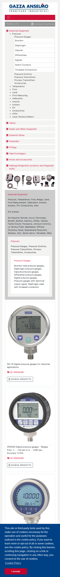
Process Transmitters (24, 80)
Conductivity (18, 111)
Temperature (18, 86)
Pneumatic (14, 141)
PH (13, 107)
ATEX (14, 114)
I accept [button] (16, 571)
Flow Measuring (20, 95)
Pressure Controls (23, 74)
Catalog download (43, 24)
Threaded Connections (26, 70)
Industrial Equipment (19, 31)
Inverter (16, 101)
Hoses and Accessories (20, 159)
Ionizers (16, 104)
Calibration (17, 98)
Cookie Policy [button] (13, 563)
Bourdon (19, 40)
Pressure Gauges (22, 37)
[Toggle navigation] (8, 17)
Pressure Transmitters (25, 77)
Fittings (13, 147)
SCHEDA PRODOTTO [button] (20, 379)
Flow (14, 89)
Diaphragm (20, 45)
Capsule (19, 50)
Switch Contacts (23, 65)
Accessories (20, 83)
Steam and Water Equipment (23, 129)
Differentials (21, 55)
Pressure (16, 34)
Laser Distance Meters (23, 117)
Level (14, 92)
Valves (12, 123)
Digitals (18, 60)
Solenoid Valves (16, 135)
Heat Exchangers (17, 153)
